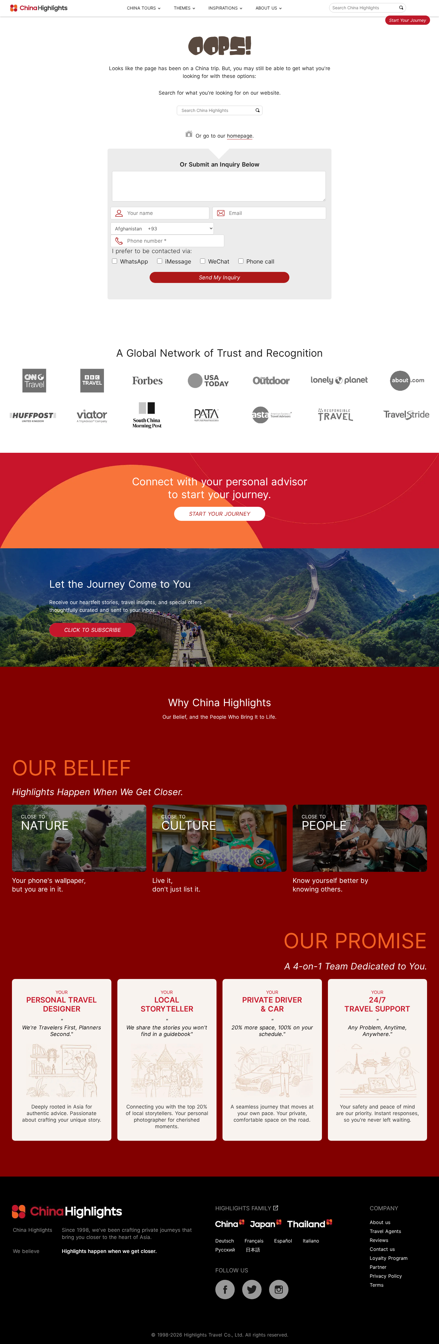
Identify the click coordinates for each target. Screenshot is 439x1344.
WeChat (218, 261)
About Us (266, 7)
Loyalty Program (389, 1258)
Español (283, 1241)
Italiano (311, 1241)
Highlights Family (244, 1208)
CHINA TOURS (141, 7)
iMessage (178, 261)
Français (254, 1241)
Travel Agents (385, 1231)
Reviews (379, 1240)
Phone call (260, 261)
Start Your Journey (407, 20)
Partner (378, 1267)
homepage (239, 136)
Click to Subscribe (92, 630)
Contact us (382, 1249)
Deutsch (224, 1241)
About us (380, 1222)
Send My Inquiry (219, 277)
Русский (225, 1250)
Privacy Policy (386, 1276)
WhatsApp (134, 261)
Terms (376, 1285)
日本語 (253, 1250)
